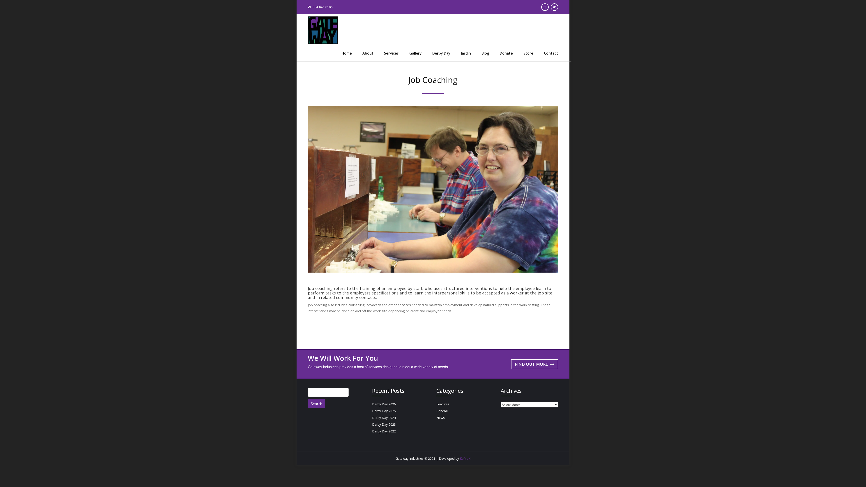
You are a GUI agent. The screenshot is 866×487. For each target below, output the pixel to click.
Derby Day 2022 (384, 431)
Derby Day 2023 (384, 424)
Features (442, 404)
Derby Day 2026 (384, 404)
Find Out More (532, 364)
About (367, 53)
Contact (551, 53)
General (442, 411)
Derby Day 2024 (384, 418)
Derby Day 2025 (384, 411)
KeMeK (465, 458)
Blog (485, 53)
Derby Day (441, 53)
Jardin (466, 53)
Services (391, 53)
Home (346, 53)
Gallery (415, 53)
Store (528, 53)
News (440, 418)
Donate (506, 53)
